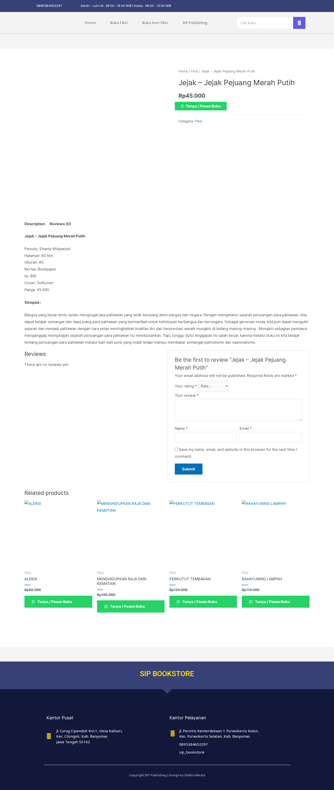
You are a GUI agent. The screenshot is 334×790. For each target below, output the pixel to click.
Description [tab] (34, 223)
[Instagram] (265, 6)
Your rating (186, 386)
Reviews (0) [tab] (60, 223)
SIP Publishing (195, 22)
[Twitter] (284, 6)
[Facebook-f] (275, 6)
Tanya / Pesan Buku (203, 106)
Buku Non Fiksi (155, 22)
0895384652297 (49, 5)
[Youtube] (303, 6)
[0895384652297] (31, 6)
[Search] (299, 23)
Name (181, 428)
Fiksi (194, 71)
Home (90, 22)
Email (246, 428)
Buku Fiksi (119, 22)
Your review (187, 395)
